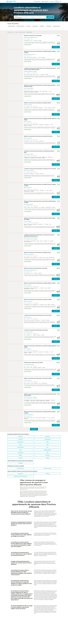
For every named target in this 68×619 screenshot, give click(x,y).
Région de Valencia (22, 32)
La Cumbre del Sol (47, 439)
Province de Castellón (47, 468)
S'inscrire (57, 1)
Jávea (47, 444)
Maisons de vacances (20, 26)
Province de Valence (20, 468)
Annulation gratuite (56, 26)
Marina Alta (20, 439)
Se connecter (52, 1)
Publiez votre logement (45, 1)
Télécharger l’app (37, 1)
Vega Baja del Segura (47, 449)
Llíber (47, 452)
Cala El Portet (47, 455)
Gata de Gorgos (20, 441)
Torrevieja (20, 457)
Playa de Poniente (20, 447)
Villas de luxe (20, 473)
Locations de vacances (10, 32)
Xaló (47, 447)
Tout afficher (34, 429)
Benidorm (20, 455)
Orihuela (47, 457)
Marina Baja (20, 436)
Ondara (20, 444)
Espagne (16, 32)
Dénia (20, 449)
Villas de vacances (11, 26)
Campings (47, 473)
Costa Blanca (47, 436)
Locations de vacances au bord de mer (20, 476)
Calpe (47, 441)
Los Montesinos (20, 452)
